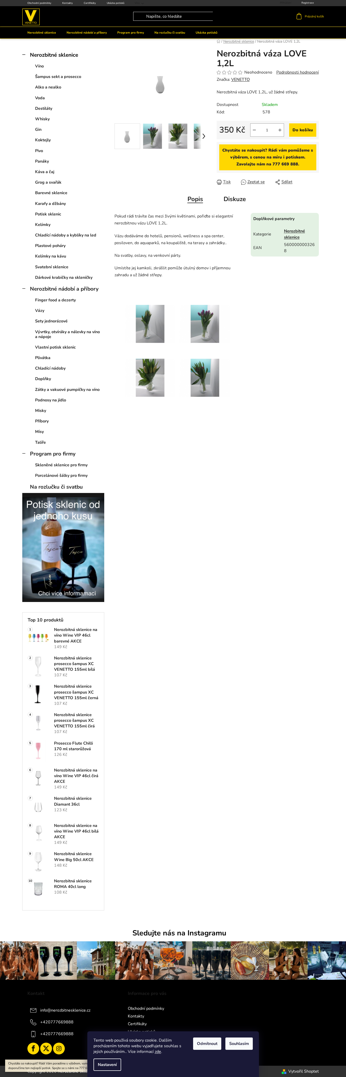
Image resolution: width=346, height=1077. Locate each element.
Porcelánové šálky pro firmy (61, 475)
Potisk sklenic (48, 214)
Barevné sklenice (51, 193)
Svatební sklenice (51, 267)
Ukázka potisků (115, 3)
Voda (40, 98)
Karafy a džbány (50, 203)
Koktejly (43, 140)
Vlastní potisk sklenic (55, 347)
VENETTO (240, 79)
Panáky (42, 161)
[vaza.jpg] (205, 371)
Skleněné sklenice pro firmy (61, 465)
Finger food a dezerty (55, 300)
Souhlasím (239, 1043)
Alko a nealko (48, 87)
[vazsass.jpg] (150, 317)
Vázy (39, 310)
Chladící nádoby (50, 368)
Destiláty (43, 108)
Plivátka (42, 358)
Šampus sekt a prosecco (58, 77)
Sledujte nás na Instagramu (179, 933)
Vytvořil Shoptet (303, 1071)
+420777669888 (57, 1022)
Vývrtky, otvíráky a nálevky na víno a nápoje (67, 334)
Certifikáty (90, 3)
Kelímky (42, 225)
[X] (46, 1048)
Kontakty (67, 3)
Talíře (40, 442)
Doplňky (43, 379)
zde (158, 1051)
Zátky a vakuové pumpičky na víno (67, 389)
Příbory (42, 421)
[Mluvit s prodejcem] (268, 157)
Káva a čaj (44, 172)
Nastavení (107, 1065)
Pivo (39, 151)
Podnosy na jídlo (50, 400)
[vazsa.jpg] (205, 317)
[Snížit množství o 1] (254, 130)
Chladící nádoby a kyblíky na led (65, 235)
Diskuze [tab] (235, 199)
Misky (40, 410)
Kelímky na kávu (50, 256)
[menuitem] (41, 32)
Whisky (42, 119)
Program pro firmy (53, 453)
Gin (38, 129)
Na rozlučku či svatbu (56, 486)
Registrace (307, 3)
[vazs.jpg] (150, 371)
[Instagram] (59, 1048)
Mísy (39, 431)
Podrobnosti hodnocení (297, 72)
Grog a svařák (48, 182)
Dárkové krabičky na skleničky (63, 277)
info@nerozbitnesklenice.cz (65, 1010)
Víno (39, 66)
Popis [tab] (195, 199)
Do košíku (302, 130)
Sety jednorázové (51, 321)
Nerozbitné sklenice (54, 54)
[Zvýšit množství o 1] (280, 130)
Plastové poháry (50, 246)
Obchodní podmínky (39, 3)
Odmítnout (207, 1043)
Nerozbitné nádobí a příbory (64, 288)
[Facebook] (33, 1048)
